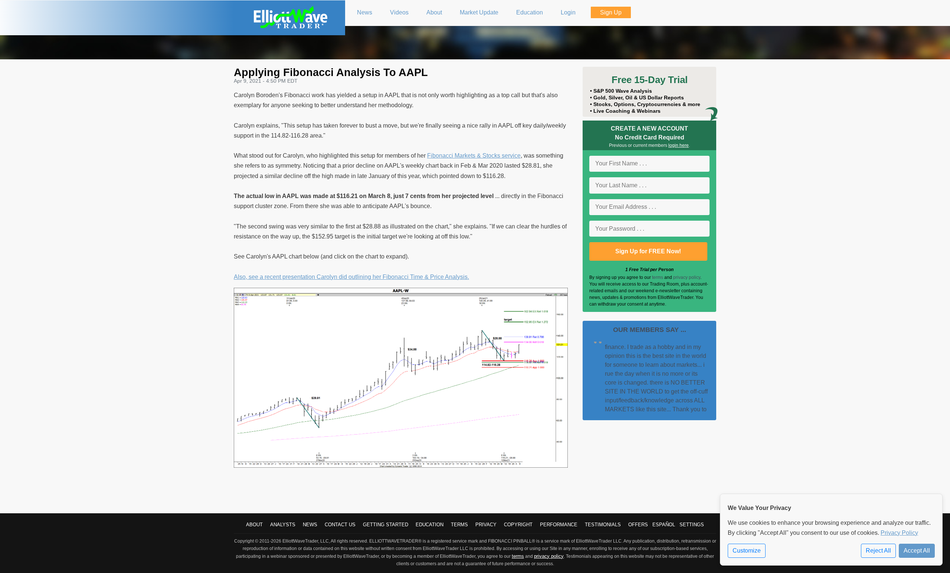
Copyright (518, 524)
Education (429, 524)
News (310, 524)
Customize (747, 550)
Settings (691, 524)
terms (657, 277)
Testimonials (603, 524)
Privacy (486, 524)
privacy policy (686, 277)
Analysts (282, 524)
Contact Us (340, 524)
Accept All (917, 550)
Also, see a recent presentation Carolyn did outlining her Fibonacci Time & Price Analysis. (351, 277)
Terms (459, 524)
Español (663, 524)
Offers (638, 524)
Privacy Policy (899, 533)
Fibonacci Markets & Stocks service (474, 155)
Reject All (878, 550)
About (254, 524)
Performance (558, 524)
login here (678, 145)
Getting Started (385, 524)
